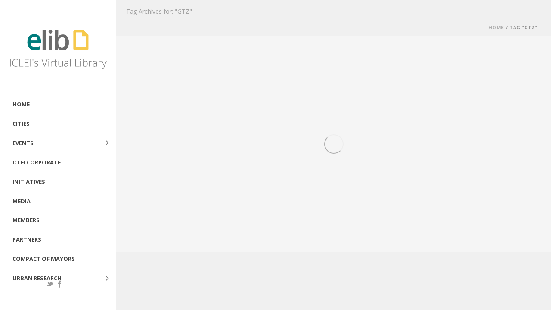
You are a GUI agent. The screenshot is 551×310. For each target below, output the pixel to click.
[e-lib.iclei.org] (58, 47)
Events (23, 143)
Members (26, 220)
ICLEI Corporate (36, 162)
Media (21, 201)
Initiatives (28, 182)
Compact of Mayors (43, 259)
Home (21, 104)
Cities (21, 123)
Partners (26, 239)
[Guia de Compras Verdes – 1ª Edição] (193, 123)
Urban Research (37, 278)
